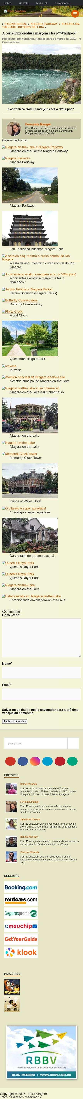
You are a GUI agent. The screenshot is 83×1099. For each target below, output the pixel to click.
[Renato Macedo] (11, 842)
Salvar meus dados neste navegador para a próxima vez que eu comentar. (40, 711)
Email (6, 685)
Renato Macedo (29, 836)
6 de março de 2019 (63, 38)
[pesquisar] (73, 743)
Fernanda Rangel (33, 38)
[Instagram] (35, 761)
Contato (24, 2)
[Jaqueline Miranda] (11, 824)
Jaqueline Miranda (30, 819)
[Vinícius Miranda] (11, 857)
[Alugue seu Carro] (21, 905)
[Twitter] (47, 761)
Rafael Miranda (28, 784)
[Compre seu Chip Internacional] (21, 931)
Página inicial (16, 24)
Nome (7, 663)
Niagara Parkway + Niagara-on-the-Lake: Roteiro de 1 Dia (41, 25)
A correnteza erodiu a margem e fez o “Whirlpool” (39, 33)
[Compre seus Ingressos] (21, 944)
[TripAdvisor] (72, 761)
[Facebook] (23, 761)
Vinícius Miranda (29, 852)
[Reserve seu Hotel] (21, 892)
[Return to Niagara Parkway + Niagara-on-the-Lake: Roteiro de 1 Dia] (41, 103)
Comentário (11, 615)
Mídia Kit (41, 2)
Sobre (7, 2)
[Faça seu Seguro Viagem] (21, 918)
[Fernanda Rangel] (11, 807)
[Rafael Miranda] (11, 789)
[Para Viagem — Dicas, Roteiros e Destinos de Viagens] (26, 11)
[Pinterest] (60, 761)
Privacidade (62, 2)
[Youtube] (10, 761)
